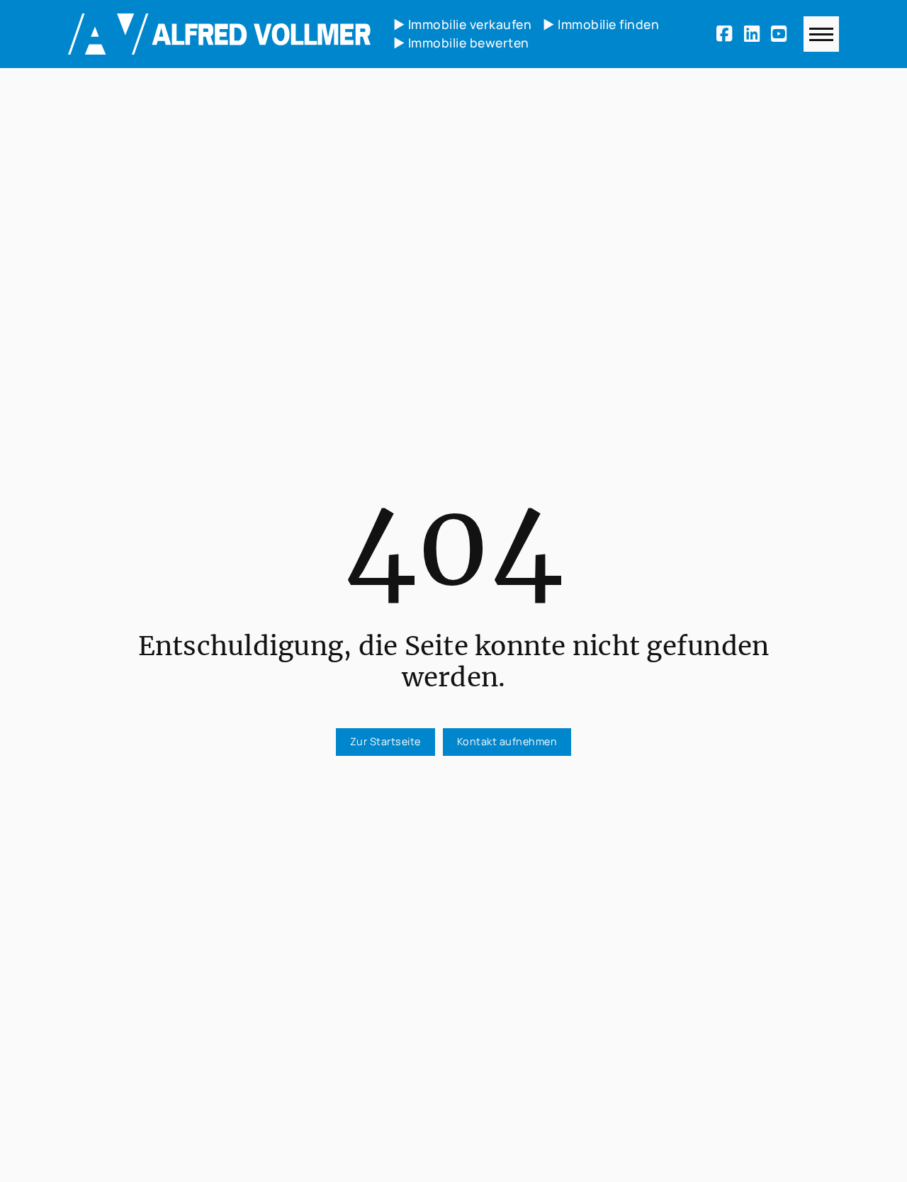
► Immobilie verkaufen (462, 24)
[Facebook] (727, 34)
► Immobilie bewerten (461, 42)
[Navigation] (821, 34)
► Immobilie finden (601, 24)
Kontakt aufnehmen (507, 741)
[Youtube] (781, 34)
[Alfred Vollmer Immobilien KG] (219, 34)
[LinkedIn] (754, 34)
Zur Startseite (385, 741)
